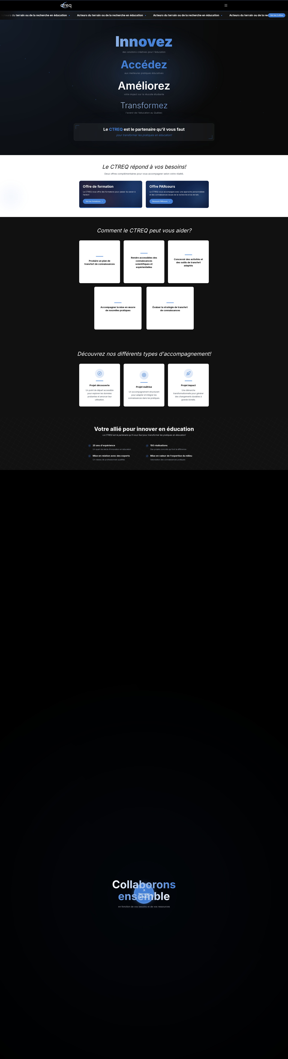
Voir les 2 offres (276, 15)
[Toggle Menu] (226, 5)
